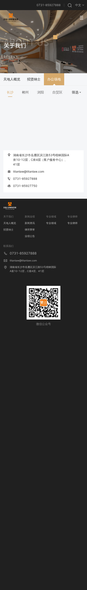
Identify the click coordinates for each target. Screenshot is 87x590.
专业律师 (72, 223)
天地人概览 (9, 223)
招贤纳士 (8, 229)
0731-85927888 (49, 5)
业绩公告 (30, 236)
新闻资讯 (30, 223)
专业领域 (51, 223)
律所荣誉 (30, 229)
